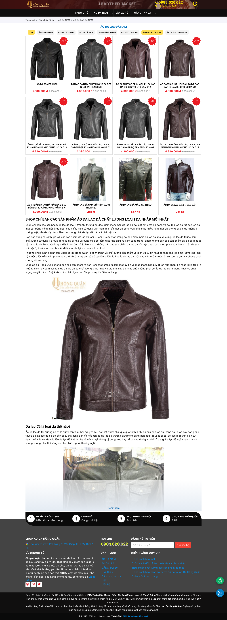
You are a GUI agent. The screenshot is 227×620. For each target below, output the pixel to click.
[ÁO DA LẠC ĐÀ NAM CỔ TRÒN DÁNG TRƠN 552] (91, 179)
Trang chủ (80, 12)
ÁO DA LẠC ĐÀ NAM (83, 20)
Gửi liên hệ (183, 545)
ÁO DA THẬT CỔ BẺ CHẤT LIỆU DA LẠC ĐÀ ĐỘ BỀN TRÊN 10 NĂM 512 (135, 85)
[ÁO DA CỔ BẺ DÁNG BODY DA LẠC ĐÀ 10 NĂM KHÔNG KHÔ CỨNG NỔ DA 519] (47, 119)
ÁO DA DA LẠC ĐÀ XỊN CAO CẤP (180, 205)
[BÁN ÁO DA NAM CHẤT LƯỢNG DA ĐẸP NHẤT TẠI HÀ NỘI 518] (91, 58)
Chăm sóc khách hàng (145, 576)
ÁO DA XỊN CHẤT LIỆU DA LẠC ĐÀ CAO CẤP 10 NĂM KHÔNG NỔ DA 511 (180, 85)
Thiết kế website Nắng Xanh (135, 616)
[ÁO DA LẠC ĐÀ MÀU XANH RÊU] (135, 179)
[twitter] (39, 584)
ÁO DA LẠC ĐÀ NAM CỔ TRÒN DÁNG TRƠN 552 (91, 206)
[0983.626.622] (220, 580)
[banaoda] (38, 4)
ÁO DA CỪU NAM (66, 32)
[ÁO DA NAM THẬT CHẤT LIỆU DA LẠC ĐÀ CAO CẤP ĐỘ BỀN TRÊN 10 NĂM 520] (135, 119)
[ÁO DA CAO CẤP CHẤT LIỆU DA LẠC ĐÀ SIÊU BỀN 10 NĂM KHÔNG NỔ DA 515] (180, 119)
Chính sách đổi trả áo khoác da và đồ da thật (158, 563)
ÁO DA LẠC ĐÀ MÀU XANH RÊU (135, 205)
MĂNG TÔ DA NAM (107, 32)
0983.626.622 (170, 2)
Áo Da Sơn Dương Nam (177, 32)
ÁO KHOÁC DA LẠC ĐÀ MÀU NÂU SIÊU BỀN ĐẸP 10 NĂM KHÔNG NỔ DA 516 (46, 206)
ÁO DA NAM (101, 12)
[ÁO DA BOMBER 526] (47, 58)
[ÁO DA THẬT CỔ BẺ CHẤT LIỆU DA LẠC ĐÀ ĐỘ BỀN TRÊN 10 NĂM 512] (135, 58)
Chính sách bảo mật (143, 559)
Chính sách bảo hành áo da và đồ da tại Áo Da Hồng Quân (166, 572)
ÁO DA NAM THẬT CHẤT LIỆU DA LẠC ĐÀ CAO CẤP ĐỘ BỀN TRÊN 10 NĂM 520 (135, 146)
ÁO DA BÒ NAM (46, 32)
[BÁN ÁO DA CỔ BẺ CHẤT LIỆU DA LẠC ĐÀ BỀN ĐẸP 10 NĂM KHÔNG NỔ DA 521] (91, 119)
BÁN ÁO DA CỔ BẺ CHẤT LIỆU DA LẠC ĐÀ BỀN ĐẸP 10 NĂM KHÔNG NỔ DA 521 (91, 146)
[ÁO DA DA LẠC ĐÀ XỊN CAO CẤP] (180, 179)
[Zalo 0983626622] (220, 593)
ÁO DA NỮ (122, 12)
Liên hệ (106, 584)
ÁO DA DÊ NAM (86, 32)
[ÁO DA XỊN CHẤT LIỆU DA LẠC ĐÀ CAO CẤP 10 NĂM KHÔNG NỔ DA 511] (180, 58)
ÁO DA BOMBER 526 (46, 84)
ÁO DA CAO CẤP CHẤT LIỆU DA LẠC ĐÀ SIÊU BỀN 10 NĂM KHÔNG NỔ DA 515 (180, 146)
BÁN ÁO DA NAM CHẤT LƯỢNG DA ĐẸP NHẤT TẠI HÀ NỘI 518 (91, 85)
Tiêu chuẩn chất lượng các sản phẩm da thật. (158, 567)
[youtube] (33, 584)
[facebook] (27, 584)
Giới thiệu (107, 572)
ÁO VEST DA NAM (129, 32)
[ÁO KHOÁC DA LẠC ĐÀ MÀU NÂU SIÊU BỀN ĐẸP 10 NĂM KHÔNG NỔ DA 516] (47, 179)
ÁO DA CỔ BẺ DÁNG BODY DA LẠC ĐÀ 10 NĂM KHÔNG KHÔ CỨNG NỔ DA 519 (47, 146)
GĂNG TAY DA (142, 12)
